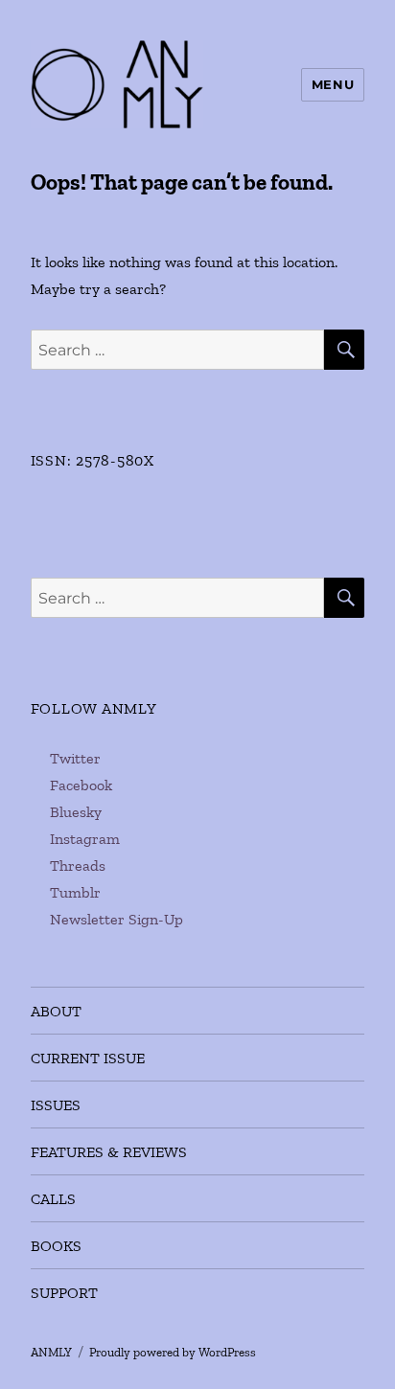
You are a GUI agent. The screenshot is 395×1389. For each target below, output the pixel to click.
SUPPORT (64, 1293)
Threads (77, 865)
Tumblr (75, 892)
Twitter (75, 758)
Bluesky (76, 812)
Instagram (85, 839)
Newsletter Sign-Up (116, 919)
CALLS (53, 1199)
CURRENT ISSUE (88, 1058)
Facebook (81, 785)
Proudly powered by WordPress (172, 1352)
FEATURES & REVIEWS (109, 1152)
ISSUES (56, 1105)
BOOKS (56, 1246)
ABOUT (56, 1011)
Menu (333, 84)
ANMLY (51, 1352)
